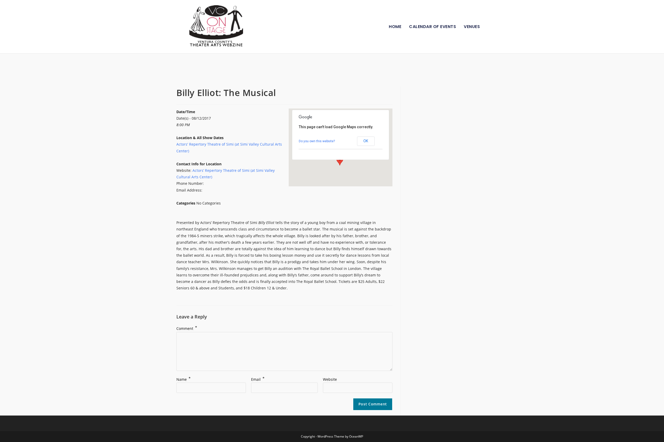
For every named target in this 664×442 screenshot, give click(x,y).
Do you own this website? (317, 141)
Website (330, 379)
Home (395, 27)
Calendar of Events (432, 27)
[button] (339, 161)
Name (183, 379)
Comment (186, 328)
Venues (472, 27)
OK (365, 141)
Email (258, 379)
